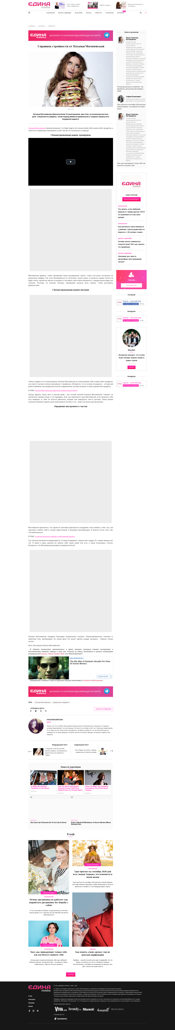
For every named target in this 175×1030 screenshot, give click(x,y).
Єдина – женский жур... (132, 301)
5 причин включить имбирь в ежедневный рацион (55, 536)
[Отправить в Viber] (44, 711)
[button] (140, 13)
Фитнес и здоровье (125, 238)
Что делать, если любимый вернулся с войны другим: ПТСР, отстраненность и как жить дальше (131, 213)
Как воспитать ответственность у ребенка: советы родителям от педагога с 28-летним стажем (131, 229)
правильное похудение (61, 702)
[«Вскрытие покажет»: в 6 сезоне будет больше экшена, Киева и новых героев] (131, 338)
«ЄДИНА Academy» (104, 5)
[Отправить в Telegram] (40, 711)
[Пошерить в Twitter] (35, 711)
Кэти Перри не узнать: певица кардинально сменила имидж (85, 751)
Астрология (92, 869)
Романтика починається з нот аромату (135, 5)
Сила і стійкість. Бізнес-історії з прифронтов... (74, 5)
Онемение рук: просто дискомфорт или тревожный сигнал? (129, 259)
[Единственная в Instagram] (33, 1011)
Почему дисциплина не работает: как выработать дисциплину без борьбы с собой (48, 902)
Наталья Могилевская (37, 128)
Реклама (31, 1003)
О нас (30, 996)
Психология (48, 897)
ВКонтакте (97, 680)
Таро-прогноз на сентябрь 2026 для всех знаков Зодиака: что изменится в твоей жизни (92, 874)
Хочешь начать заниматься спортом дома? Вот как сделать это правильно (131, 244)
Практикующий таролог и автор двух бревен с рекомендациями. (135, 100)
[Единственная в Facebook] (29, 1011)
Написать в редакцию (103, 709)
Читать (131, 367)
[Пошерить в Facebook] (30, 711)
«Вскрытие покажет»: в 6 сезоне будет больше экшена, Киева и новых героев (131, 358)
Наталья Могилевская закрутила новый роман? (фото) (56, 390)
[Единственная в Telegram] (37, 1011)
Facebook (87, 680)
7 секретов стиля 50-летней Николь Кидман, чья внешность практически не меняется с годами (56, 752)
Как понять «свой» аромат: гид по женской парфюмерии (92, 954)
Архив (30, 1006)
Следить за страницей (131, 304)
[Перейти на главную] (39, 5)
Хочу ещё (71, 974)
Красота (93, 949)
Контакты (31, 999)
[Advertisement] (70, 423)
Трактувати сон (131, 285)
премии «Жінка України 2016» (53, 654)
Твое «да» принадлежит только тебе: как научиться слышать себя (48, 954)
